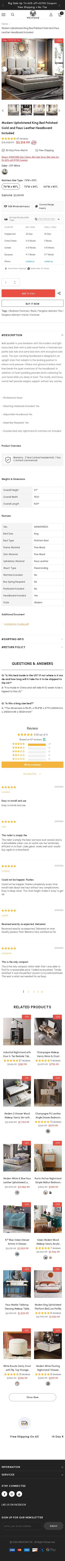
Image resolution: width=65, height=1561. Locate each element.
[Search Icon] (12, 14)
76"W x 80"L (10, 186)
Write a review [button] (32, 764)
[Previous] (4, 69)
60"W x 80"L (51, 186)
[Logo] (33, 14)
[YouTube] (19, 1494)
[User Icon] (51, 14)
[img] (9, 787)
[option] (32, 7)
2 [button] (28, 991)
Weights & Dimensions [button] (13, 479)
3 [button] (33, 991)
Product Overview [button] (11, 445)
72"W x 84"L (31, 186)
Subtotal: (7, 195)
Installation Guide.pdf (16, 624)
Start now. (35, 268)
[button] (9, 138)
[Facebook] (4, 1494)
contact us (30, 261)
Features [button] (6, 515)
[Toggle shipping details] (58, 219)
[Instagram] (12, 1494)
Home (5, 24)
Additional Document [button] (13, 614)
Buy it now (32, 303)
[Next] (60, 69)
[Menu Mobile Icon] (3, 15)
